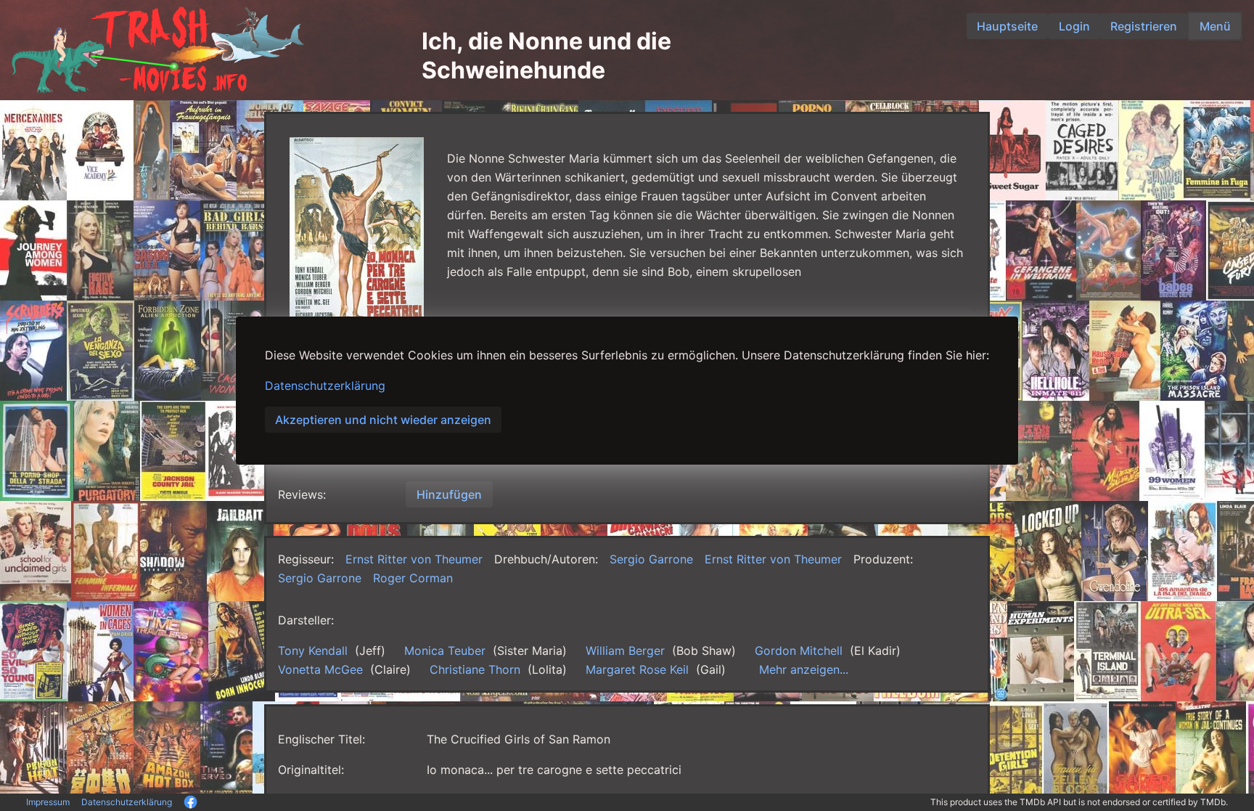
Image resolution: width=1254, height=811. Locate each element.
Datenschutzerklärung (325, 385)
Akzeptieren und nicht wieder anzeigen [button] (383, 419)
